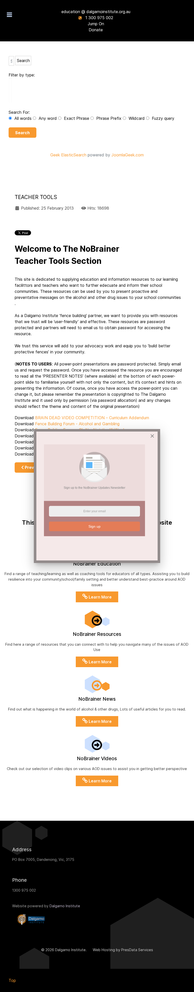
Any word (47, 118)
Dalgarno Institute (65, 906)
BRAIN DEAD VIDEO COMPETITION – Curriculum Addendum (92, 417)
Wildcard (136, 118)
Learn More (100, 597)
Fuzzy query (162, 118)
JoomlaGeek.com (127, 154)
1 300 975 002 (99, 17)
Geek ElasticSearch (68, 154)
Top (12, 980)
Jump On (96, 23)
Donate (96, 29)
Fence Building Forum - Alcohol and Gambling (77, 423)
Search (22, 132)
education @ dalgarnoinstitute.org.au (95, 11)
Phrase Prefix (109, 118)
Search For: (19, 112)
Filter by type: (22, 74)
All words (23, 118)
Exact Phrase (76, 118)
